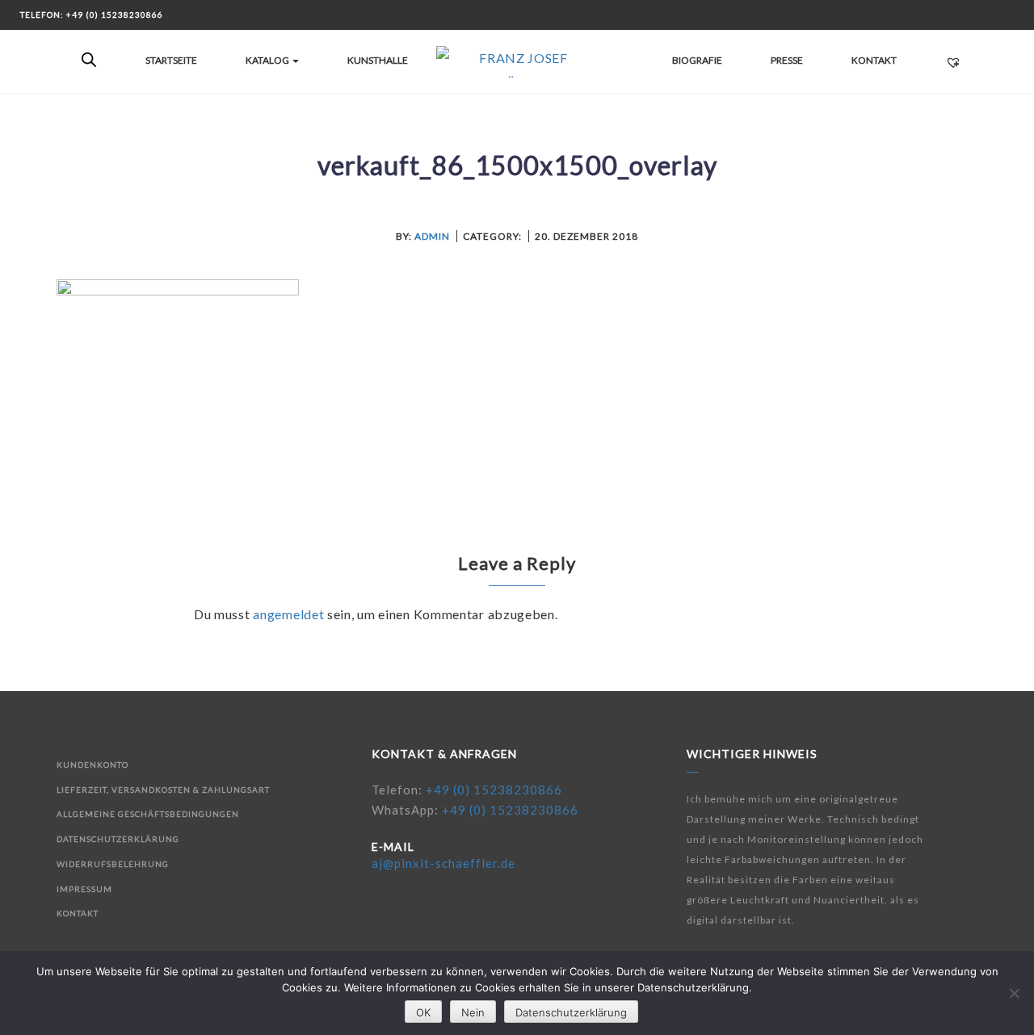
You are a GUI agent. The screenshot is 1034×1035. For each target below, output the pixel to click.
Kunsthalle (377, 60)
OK (423, 1012)
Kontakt (874, 60)
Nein (473, 1012)
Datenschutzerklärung (118, 839)
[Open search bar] (89, 60)
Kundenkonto (92, 764)
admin (432, 236)
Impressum (84, 889)
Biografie (697, 60)
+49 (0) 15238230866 (494, 789)
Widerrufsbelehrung (113, 864)
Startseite (171, 60)
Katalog (268, 60)
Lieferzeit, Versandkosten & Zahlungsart (163, 789)
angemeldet (288, 614)
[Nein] (1014, 993)
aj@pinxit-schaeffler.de (443, 863)
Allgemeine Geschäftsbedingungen (148, 814)
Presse (787, 60)
